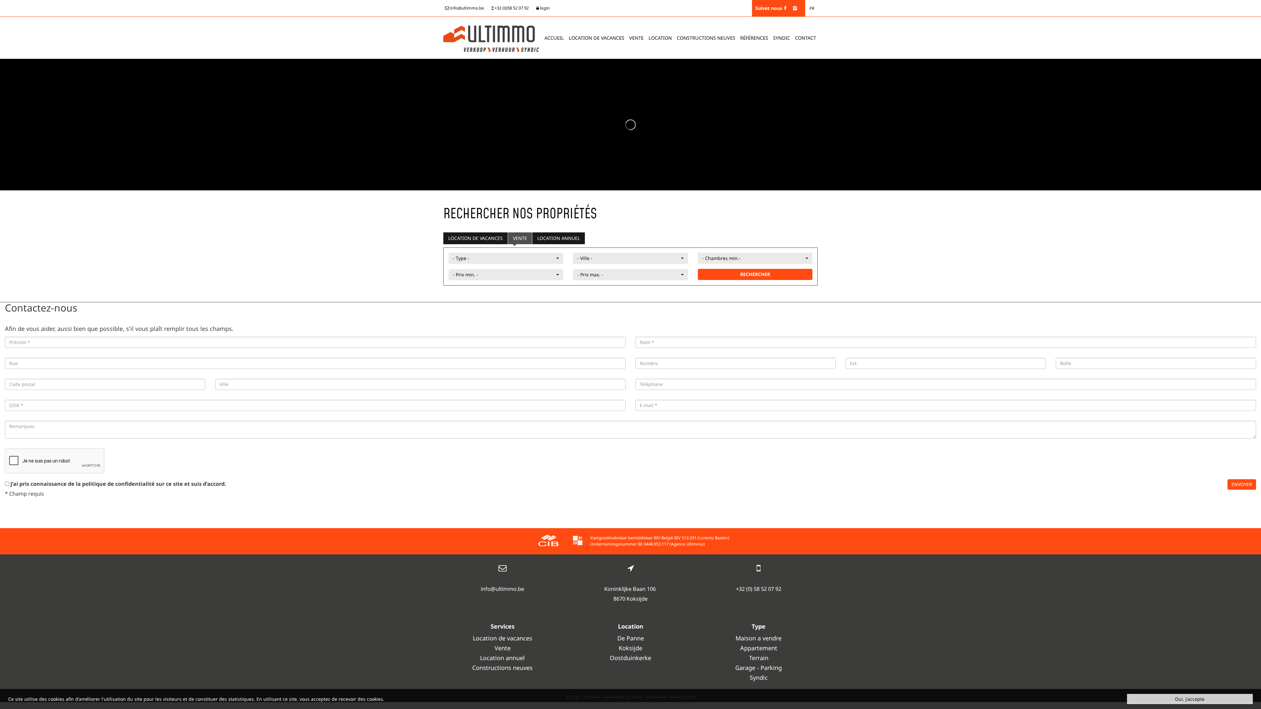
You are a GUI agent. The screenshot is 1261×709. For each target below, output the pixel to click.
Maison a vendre (759, 638)
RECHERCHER (755, 274)
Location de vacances (475, 238)
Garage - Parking (758, 668)
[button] (506, 258)
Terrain (758, 658)
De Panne (630, 638)
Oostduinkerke (630, 658)
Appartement (758, 648)
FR (811, 8)
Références (754, 38)
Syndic (781, 38)
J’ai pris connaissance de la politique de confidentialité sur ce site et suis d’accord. (118, 483)
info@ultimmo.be (502, 588)
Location (660, 38)
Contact (805, 38)
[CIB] (548, 541)
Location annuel (558, 238)
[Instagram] (795, 8)
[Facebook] (785, 8)
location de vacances (596, 38)
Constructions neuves (706, 38)
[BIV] (577, 541)
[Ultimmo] (491, 38)
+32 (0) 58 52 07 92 (758, 588)
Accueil (554, 38)
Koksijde (630, 648)
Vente (636, 38)
